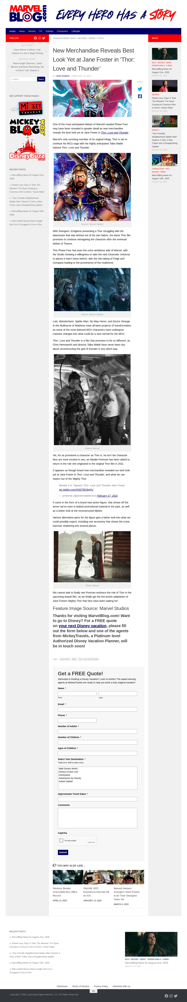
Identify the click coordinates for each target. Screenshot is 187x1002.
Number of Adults (68, 726)
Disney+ (156, 130)
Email (62, 704)
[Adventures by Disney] (98, 778)
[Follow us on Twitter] (43, 38)
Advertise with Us (121, 986)
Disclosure (62, 986)
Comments (64, 805)
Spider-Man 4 (158, 66)
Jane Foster (65, 659)
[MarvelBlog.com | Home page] (28, 13)
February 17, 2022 (107, 495)
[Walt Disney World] (98, 768)
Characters (62, 31)
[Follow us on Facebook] (35, 38)
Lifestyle (76, 31)
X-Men (169, 66)
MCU (73, 38)
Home (12, 31)
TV (40, 31)
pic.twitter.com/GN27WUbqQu (76, 489)
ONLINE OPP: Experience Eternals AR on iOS (96, 892)
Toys (100, 38)
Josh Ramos (63, 76)
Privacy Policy (101, 986)
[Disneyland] (98, 775)
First (60, 698)
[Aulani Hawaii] (98, 781)
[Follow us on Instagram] (39, 38)
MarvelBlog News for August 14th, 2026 (30, 963)
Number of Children (69, 737)
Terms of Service (80, 986)
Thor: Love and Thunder (88, 659)
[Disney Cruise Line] (98, 771)
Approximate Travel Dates (73, 794)
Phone (62, 715)
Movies (32, 31)
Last (101, 698)
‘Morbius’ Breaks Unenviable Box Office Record (65, 892)
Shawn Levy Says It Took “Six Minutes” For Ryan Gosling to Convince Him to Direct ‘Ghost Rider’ (27, 188)
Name (62, 688)
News (22, 31)
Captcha (62, 833)
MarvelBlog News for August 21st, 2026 (30, 937)
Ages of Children (68, 748)
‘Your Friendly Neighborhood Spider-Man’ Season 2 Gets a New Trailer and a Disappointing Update (26, 201)
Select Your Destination (71, 759)
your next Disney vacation (82, 626)
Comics (49, 31)
